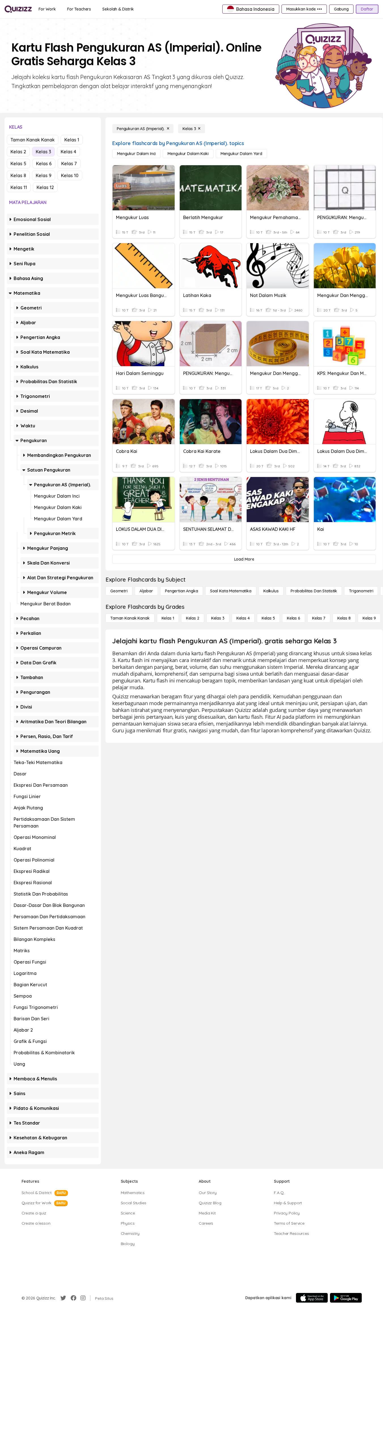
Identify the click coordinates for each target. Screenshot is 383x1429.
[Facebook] (73, 1298)
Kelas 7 (69, 163)
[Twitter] (63, 1298)
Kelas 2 (18, 151)
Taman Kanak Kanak (32, 140)
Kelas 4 (68, 151)
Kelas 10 (70, 175)
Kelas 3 (43, 151)
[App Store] (312, 1298)
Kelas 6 (44, 163)
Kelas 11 (18, 187)
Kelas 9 (43, 175)
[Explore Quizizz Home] (18, 9)
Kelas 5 (18, 163)
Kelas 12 (45, 187)
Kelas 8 (18, 175)
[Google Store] (346, 1298)
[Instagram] (83, 1298)
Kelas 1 (71, 140)
